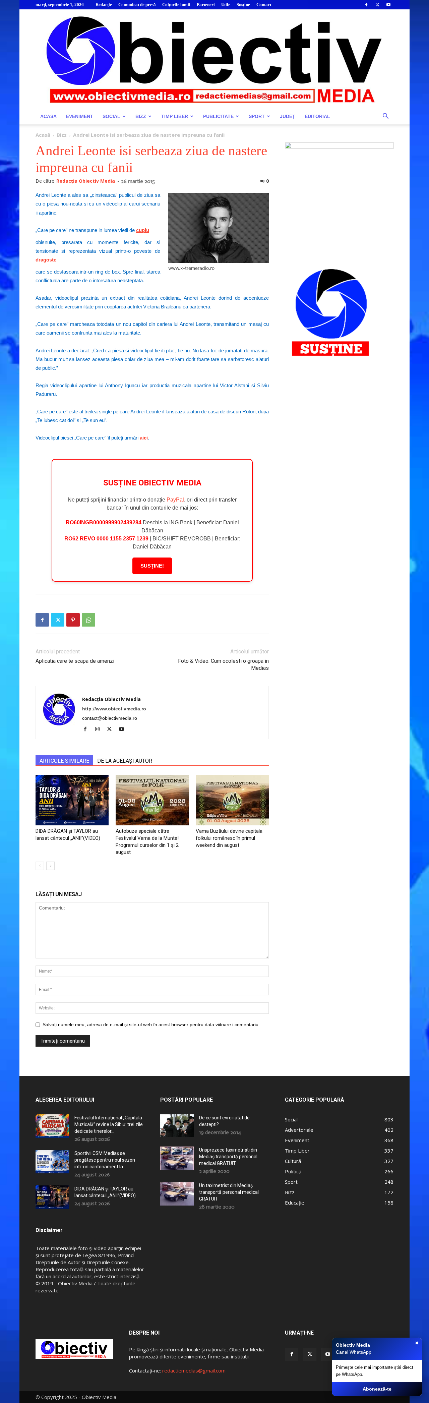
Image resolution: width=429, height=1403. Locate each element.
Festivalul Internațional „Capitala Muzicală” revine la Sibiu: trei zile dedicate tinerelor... (108, 1124)
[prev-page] (40, 866)
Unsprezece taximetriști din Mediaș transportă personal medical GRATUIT (228, 1156)
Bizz (140, 116)
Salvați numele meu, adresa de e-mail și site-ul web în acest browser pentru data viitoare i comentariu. (151, 1024)
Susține (243, 4)
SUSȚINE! (152, 566)
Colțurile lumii (176, 4)
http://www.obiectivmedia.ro (114, 708)
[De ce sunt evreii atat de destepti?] (177, 1125)
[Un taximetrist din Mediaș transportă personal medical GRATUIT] (177, 1194)
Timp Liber (174, 116)
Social (111, 116)
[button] (385, 117)
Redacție (104, 4)
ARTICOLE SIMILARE (64, 761)
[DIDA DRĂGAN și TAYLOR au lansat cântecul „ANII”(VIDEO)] (72, 800)
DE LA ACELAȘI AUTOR (124, 761)
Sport (257, 116)
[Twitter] (377, 4)
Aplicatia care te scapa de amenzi (75, 661)
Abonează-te (377, 1389)
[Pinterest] (73, 620)
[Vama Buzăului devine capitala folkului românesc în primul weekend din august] (232, 800)
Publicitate (218, 116)
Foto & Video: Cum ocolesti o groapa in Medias (223, 664)
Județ (287, 116)
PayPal (175, 500)
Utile (225, 4)
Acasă (43, 134)
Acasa (48, 116)
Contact (263, 4)
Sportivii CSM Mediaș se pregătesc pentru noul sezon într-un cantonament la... (104, 1160)
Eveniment (79, 116)
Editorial (317, 116)
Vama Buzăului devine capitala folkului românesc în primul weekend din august (229, 838)
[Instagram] (99, 729)
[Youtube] (388, 4)
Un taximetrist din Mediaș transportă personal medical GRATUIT (229, 1192)
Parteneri (206, 4)
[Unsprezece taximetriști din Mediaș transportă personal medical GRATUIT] (177, 1158)
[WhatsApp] (88, 620)
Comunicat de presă (137, 4)
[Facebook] (366, 4)
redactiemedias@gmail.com (194, 1370)
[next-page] (50, 866)
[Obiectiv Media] (214, 58)
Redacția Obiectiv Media (85, 181)
